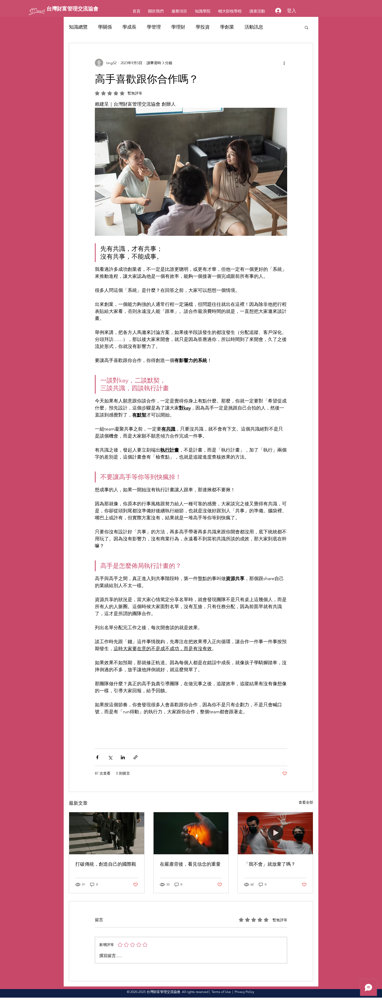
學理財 (178, 27)
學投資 (203, 27)
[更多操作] (284, 63)
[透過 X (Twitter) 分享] (110, 757)
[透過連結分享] (135, 757)
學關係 (105, 27)
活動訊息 (254, 27)
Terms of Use (221, 992)
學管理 (154, 27)
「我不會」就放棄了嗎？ (269, 864)
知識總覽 (78, 27)
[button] (306, 27)
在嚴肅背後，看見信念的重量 (190, 864)
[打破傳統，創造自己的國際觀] (106, 833)
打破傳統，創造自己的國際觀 (105, 864)
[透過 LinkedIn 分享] (122, 757)
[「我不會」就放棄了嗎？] (275, 833)
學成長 (129, 27)
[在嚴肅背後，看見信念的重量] (191, 833)
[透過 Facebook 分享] (97, 757)
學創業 (227, 27)
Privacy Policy (244, 992)
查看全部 (306, 802)
